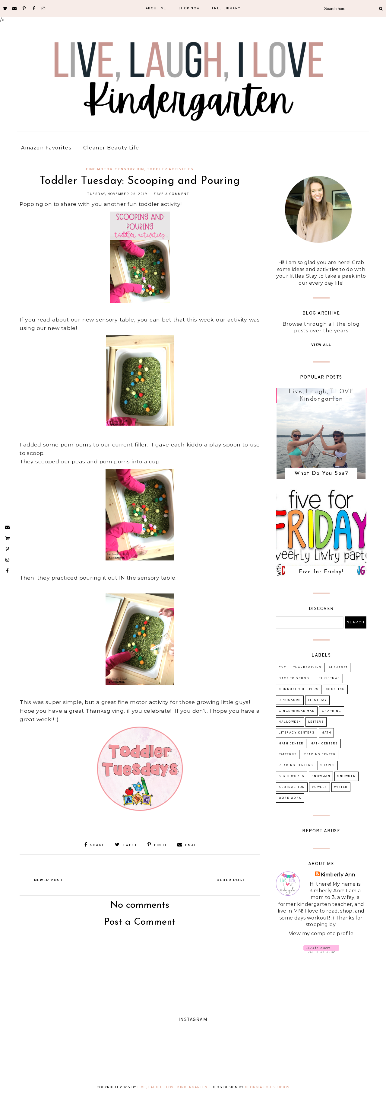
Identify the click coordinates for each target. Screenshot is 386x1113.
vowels (319, 787)
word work (290, 798)
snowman (321, 776)
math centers (324, 744)
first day (317, 700)
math (326, 733)
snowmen (346, 776)
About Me (156, 8)
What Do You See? (321, 473)
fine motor (99, 169)
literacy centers (297, 733)
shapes (327, 765)
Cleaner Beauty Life (111, 148)
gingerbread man (297, 711)
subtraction (292, 787)
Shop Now (189, 8)
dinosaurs (290, 700)
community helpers (299, 689)
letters (316, 722)
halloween (290, 722)
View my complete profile (321, 933)
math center (291, 744)
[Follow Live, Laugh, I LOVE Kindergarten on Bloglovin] (321, 951)
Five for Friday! (321, 572)
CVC (282, 668)
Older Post (231, 880)
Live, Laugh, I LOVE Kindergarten (172, 1087)
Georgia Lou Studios (267, 1087)
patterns (288, 754)
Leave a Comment (170, 194)
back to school (295, 678)
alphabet (338, 668)
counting (335, 689)
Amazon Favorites (46, 148)
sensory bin (129, 169)
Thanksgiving (307, 668)
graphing (331, 711)
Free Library (226, 8)
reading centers (296, 765)
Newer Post (48, 880)
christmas (329, 678)
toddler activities (170, 169)
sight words (292, 776)
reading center (320, 754)
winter (341, 787)
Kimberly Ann (338, 875)
